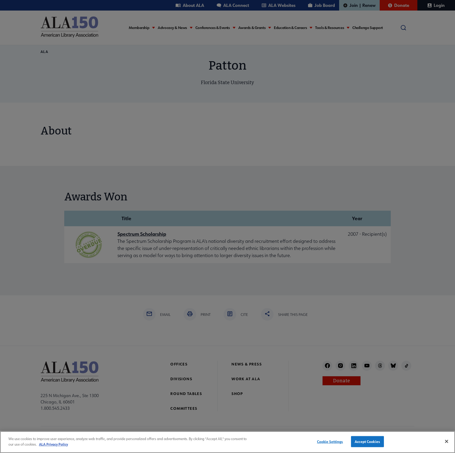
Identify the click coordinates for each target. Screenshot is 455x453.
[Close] (446, 441)
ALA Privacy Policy (53, 444)
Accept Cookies (367, 441)
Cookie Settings (330, 441)
